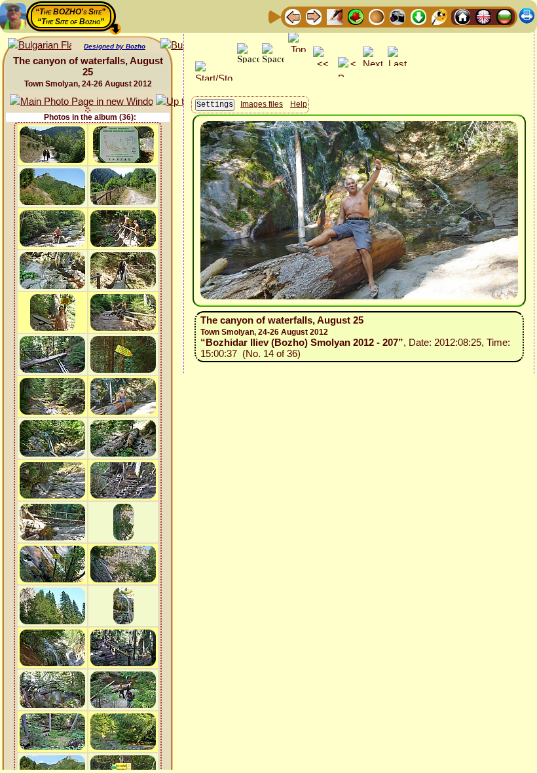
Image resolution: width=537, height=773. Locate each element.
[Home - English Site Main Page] (483, 16)
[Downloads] (418, 16)
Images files (261, 104)
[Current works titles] (376, 16)
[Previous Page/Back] (293, 16)
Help (298, 104)
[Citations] (355, 16)
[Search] (439, 16)
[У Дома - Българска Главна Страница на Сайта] (504, 16)
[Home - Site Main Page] (462, 16)
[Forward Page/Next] (314, 16)
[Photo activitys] (397, 16)
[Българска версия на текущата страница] (40, 45)
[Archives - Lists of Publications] (335, 16)
